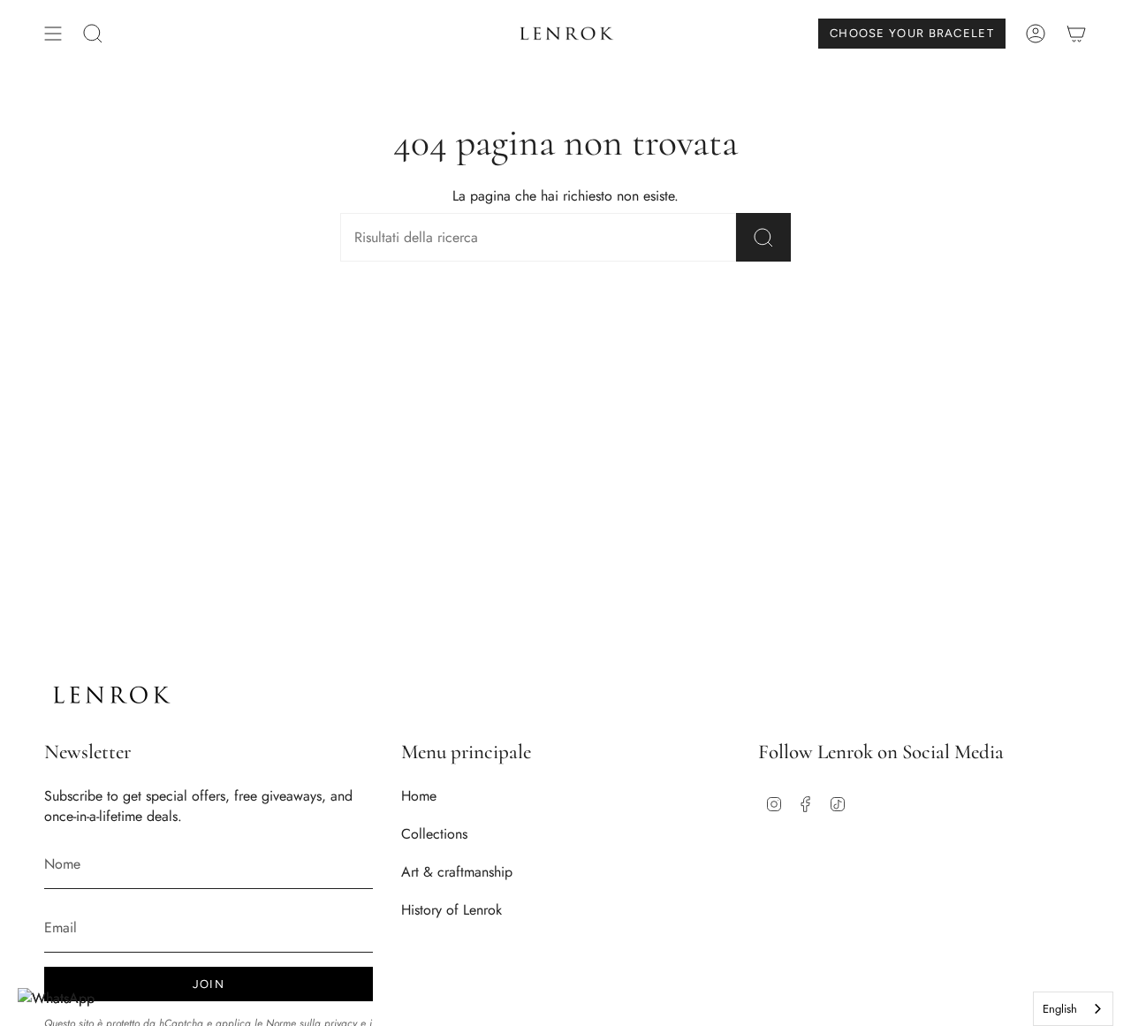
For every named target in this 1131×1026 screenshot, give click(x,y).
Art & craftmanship (456, 872)
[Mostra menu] (53, 33)
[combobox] (1073, 1009)
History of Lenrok (451, 910)
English (1060, 1008)
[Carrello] (1076, 33)
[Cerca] (763, 237)
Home (418, 796)
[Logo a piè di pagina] (110, 695)
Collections (434, 834)
